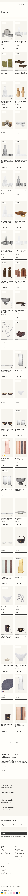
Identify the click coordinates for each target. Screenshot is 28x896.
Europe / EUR (14, 15)
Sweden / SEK (14, 21)
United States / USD (14, 17)
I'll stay (14, 25)
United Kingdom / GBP (14, 19)
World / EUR (14, 13)
